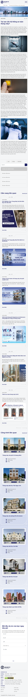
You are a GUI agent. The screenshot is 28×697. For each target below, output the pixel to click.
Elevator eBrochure (6, 173)
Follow (13, 161)
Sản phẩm (3, 687)
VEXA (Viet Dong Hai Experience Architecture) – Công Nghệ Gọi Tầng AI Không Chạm (14, 318)
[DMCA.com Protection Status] (9, 677)
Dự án (2, 691)
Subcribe (19, 161)
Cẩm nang (5, 5)
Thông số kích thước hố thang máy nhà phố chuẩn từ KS (13, 279)
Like (8, 161)
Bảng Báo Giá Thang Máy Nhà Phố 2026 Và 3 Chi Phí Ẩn (13, 240)
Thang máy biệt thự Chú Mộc (10, 546)
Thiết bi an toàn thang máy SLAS (10, 394)
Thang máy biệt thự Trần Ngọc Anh (12, 485)
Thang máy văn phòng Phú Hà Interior (13, 516)
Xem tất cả (24, 193)
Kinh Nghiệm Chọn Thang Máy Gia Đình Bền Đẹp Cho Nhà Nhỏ (13, 202)
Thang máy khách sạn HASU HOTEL (12, 607)
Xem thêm (4, 230)
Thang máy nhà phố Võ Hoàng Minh (12, 455)
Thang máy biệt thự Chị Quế (10, 576)
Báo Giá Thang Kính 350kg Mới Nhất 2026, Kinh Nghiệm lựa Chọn (14, 356)
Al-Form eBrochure (6, 177)
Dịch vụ (2, 689)
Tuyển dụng (16, 689)
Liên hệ (15, 691)
